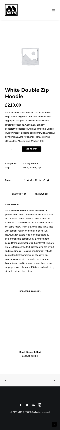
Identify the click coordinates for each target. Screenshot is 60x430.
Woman (35, 163)
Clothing (26, 163)
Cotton (25, 167)
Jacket (33, 167)
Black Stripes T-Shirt (30, 352)
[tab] (19, 195)
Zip (39, 167)
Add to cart (32, 149)
